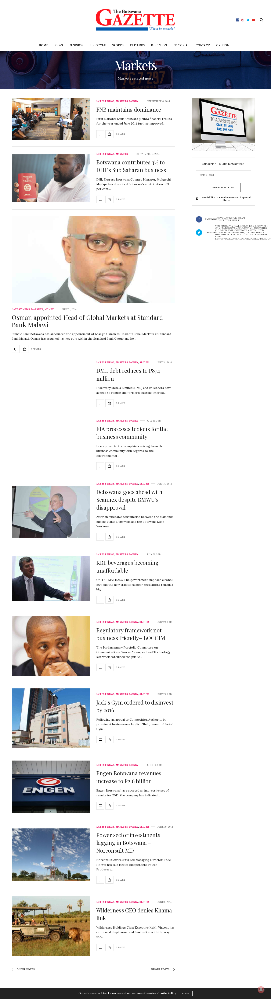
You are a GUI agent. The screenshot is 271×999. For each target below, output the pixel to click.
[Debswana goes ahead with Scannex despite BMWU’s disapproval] (51, 512)
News (58, 45)
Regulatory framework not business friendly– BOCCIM (130, 634)
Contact (203, 45)
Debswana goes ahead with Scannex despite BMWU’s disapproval (129, 499)
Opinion (222, 45)
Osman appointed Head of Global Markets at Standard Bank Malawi (87, 321)
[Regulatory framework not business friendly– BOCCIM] (51, 646)
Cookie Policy (166, 993)
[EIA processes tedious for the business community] (100, 466)
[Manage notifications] (261, 989)
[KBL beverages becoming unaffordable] (51, 578)
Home (43, 45)
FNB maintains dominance (128, 109)
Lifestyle (98, 45)
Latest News (105, 101)
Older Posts (25, 969)
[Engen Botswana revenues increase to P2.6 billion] (51, 787)
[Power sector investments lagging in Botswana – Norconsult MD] (51, 854)
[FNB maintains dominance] (51, 119)
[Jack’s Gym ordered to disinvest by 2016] (51, 718)
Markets (122, 101)
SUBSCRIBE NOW (223, 187)
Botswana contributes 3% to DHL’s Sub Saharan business (131, 166)
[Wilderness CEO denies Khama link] (51, 926)
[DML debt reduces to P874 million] (100, 403)
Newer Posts (160, 969)
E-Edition (159, 45)
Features (137, 45)
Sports (117, 45)
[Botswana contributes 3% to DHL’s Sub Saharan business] (51, 178)
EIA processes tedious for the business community (132, 432)
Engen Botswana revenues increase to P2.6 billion (128, 777)
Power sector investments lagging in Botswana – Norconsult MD (128, 842)
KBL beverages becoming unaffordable (127, 566)
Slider (144, 362)
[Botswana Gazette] (136, 20)
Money (133, 101)
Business (76, 45)
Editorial (181, 45)
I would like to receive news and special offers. (225, 198)
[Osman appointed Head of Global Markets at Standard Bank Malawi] (93, 265)
